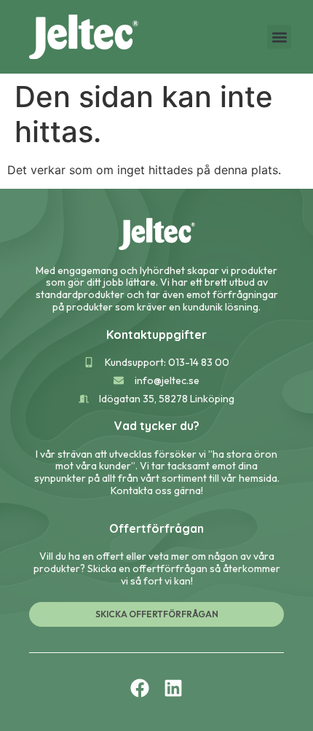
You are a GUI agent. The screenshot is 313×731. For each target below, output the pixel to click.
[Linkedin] (173, 688)
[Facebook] (139, 688)
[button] (279, 37)
